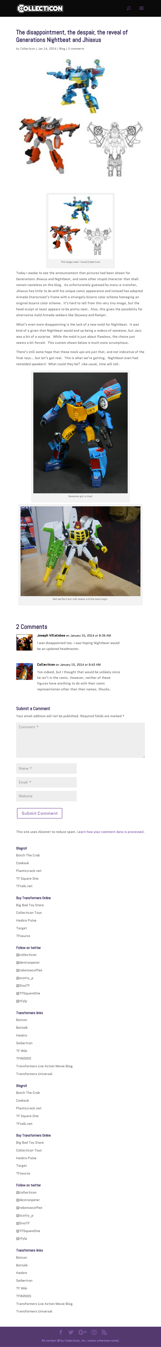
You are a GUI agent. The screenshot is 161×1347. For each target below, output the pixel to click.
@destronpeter (28, 962)
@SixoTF (23, 985)
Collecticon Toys (29, 912)
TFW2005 (23, 1058)
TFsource (23, 935)
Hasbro (21, 1035)
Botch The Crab (28, 855)
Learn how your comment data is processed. (111, 831)
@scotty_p (24, 978)
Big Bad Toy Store (30, 905)
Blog (62, 48)
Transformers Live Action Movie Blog (44, 1066)
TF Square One (27, 878)
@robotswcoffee (29, 970)
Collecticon (27, 48)
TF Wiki (21, 1050)
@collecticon (26, 954)
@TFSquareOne (28, 993)
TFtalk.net (24, 886)
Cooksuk (22, 863)
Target (21, 928)
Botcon (21, 1019)
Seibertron (24, 1043)
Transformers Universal (34, 1073)
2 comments (76, 48)
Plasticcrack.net (29, 870)
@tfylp (21, 1001)
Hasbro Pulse (26, 920)
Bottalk (22, 1027)
